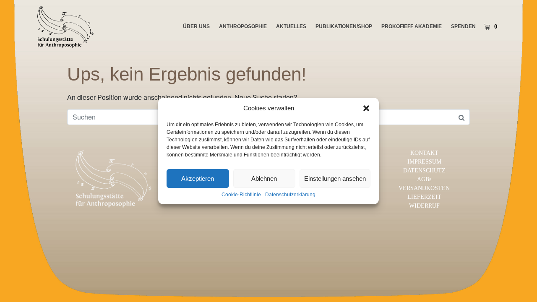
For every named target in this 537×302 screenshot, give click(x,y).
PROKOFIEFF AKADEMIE (411, 26)
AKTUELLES (291, 26)
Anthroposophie (243, 26)
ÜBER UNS (196, 26)
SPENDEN (463, 26)
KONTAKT (424, 153)
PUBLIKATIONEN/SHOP (343, 26)
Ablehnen (264, 178)
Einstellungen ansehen (335, 178)
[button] (366, 108)
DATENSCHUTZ (424, 170)
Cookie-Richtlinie (241, 195)
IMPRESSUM (424, 162)
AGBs (424, 179)
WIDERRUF (424, 206)
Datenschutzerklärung (290, 195)
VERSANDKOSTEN (424, 188)
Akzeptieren (197, 178)
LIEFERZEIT (424, 197)
